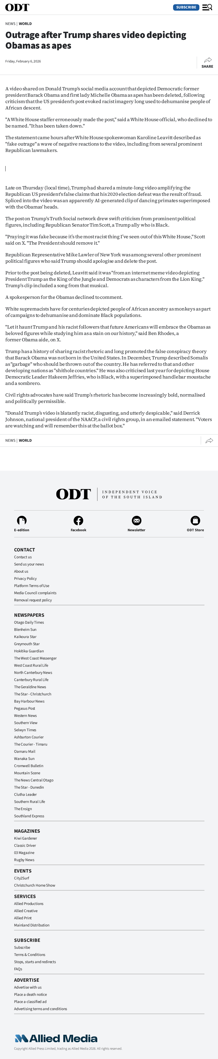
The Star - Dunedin (29, 787)
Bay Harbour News (29, 701)
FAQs (18, 969)
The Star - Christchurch (32, 694)
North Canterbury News (33, 672)
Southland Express (29, 816)
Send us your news (29, 564)
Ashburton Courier (28, 737)
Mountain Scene (27, 773)
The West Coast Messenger (35, 658)
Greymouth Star (27, 644)
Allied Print (23, 918)
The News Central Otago (33, 780)
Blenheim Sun (25, 629)
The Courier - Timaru (30, 744)
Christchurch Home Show (34, 885)
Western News (25, 715)
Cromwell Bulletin (28, 766)
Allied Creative (25, 911)
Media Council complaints (35, 593)
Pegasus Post (24, 708)
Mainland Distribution (31, 925)
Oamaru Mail (24, 751)
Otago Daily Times (29, 622)
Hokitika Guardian (29, 651)
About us (21, 571)
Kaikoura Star (25, 637)
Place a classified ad (30, 1002)
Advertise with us (27, 987)
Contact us (23, 557)
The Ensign (23, 809)
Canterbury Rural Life (31, 680)
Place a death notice (30, 994)
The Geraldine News (30, 687)
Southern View (25, 723)
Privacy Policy (25, 578)
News (10, 24)
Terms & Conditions (29, 955)
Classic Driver (25, 845)
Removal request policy (33, 600)
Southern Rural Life (29, 802)
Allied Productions (28, 904)
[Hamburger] (207, 7)
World (25, 24)
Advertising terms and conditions (40, 1009)
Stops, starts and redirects (35, 962)
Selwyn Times (25, 730)
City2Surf (21, 878)
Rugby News (24, 860)
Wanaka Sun (24, 759)
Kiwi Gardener (25, 838)
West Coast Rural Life (31, 665)
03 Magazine (24, 853)
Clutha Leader (25, 794)
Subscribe (186, 7)
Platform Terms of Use (31, 586)
